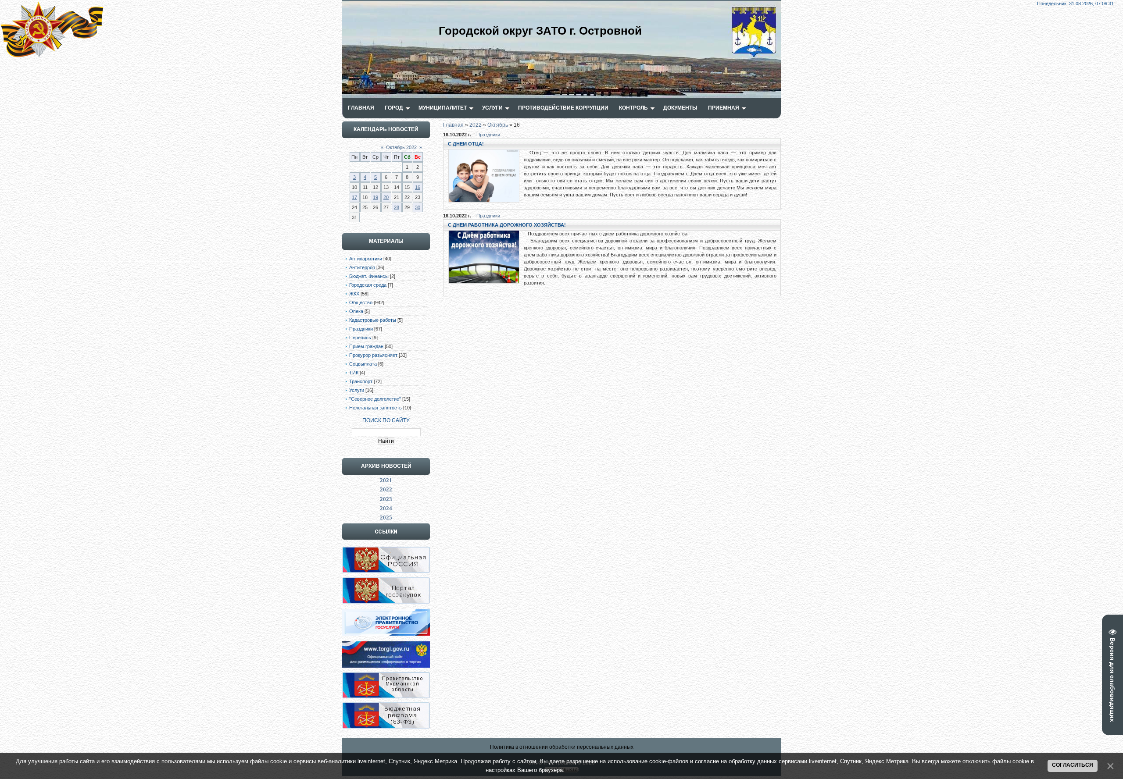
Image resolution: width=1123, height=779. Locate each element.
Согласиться (1072, 765)
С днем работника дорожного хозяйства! (507, 225)
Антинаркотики (365, 258)
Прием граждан (366, 346)
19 (375, 197)
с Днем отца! (466, 143)
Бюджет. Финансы (369, 276)
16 (417, 187)
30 (417, 207)
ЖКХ (354, 293)
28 (396, 207)
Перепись (360, 337)
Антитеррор (362, 267)
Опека (356, 311)
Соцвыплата (363, 363)
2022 (475, 125)
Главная (453, 125)
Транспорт (360, 381)
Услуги (356, 390)
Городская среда (367, 285)
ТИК (353, 372)
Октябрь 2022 (401, 147)
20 (386, 197)
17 (354, 197)
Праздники (361, 328)
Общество (360, 302)
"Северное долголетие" (375, 399)
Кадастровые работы (372, 320)
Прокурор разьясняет (373, 355)
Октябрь (497, 125)
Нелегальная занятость (375, 407)
